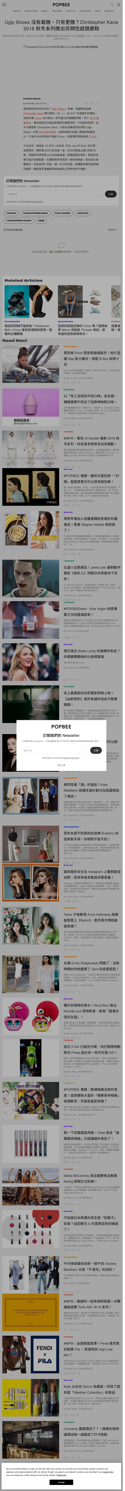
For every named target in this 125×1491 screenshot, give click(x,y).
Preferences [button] (61, 1475)
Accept (61, 1482)
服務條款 (67, 758)
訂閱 (96, 750)
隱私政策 (75, 758)
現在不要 (61, 764)
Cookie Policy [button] (107, 1472)
